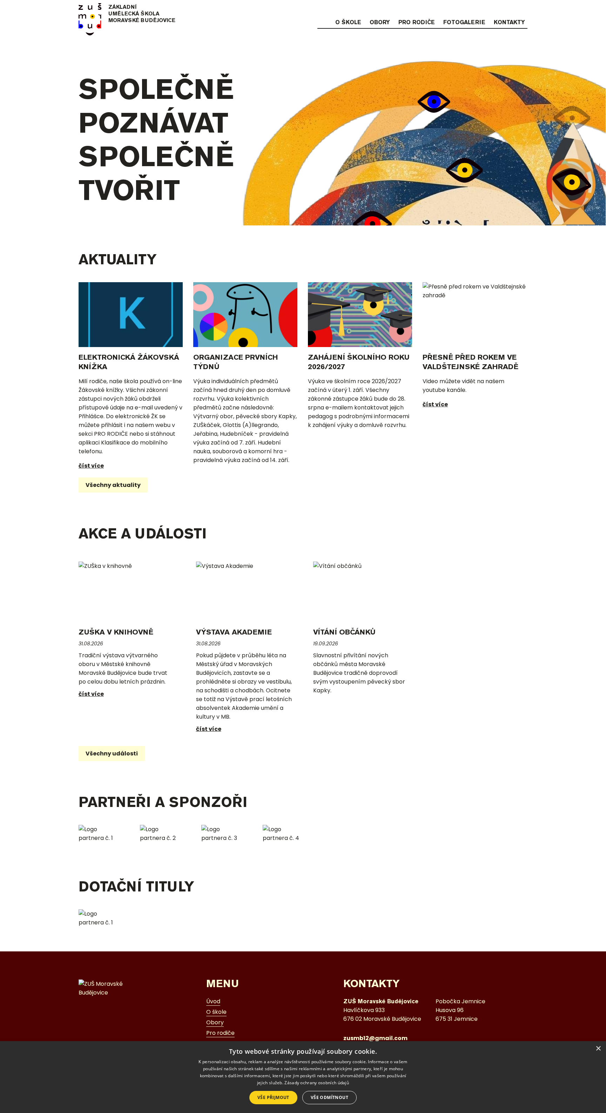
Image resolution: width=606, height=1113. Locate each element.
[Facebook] (509, 9)
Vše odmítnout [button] (329, 1097)
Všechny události (112, 753)
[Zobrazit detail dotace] (100, 918)
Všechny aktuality (113, 485)
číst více (91, 466)
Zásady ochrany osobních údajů (316, 1083)
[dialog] (303, 1077)
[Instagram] (495, 9)
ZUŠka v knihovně (116, 632)
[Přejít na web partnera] (100, 833)
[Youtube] (523, 9)
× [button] (598, 1048)
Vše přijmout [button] (273, 1097)
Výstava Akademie (234, 632)
